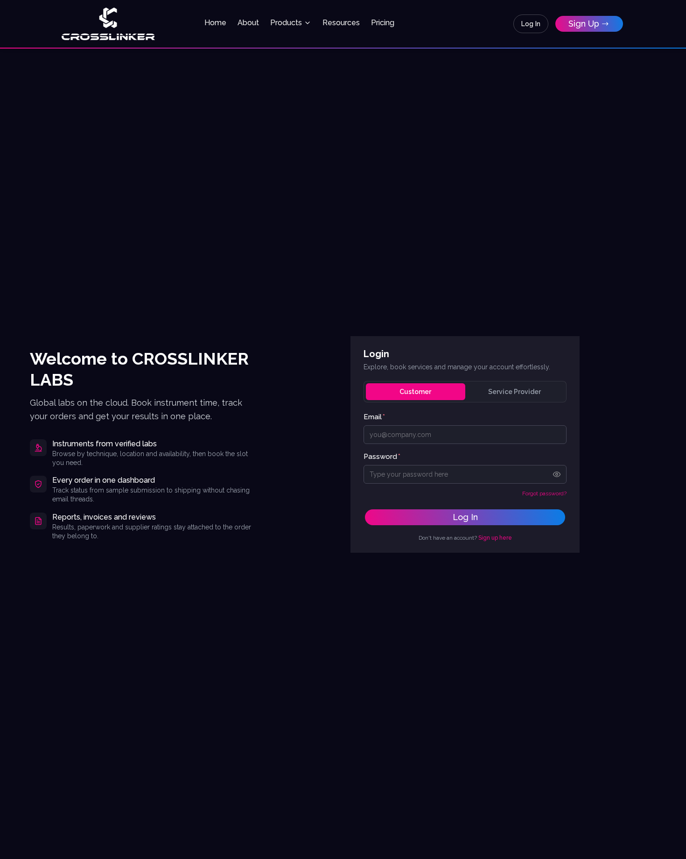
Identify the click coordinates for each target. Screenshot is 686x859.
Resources (341, 22)
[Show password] (557, 474)
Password (382, 456)
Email (374, 417)
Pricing (382, 22)
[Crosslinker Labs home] (108, 23)
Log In (530, 24)
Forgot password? (544, 493)
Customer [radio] (415, 391)
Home (215, 22)
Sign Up (583, 23)
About (248, 22)
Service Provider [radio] (514, 391)
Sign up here (495, 538)
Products (286, 22)
